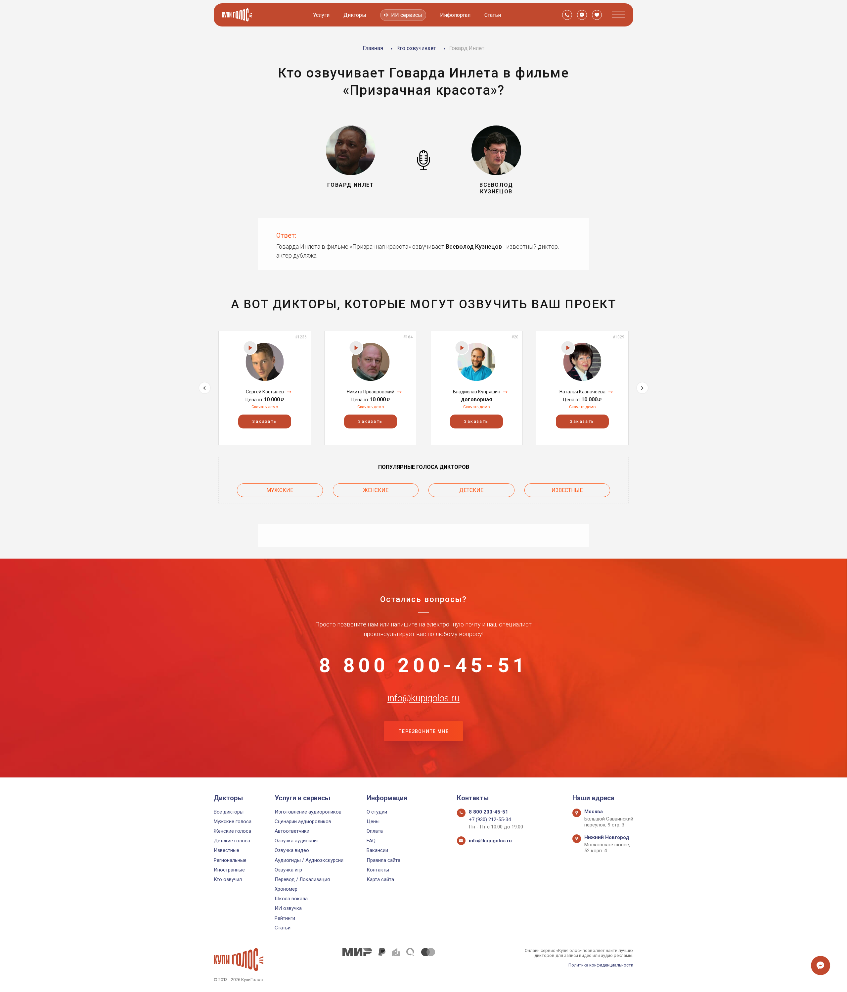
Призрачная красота (380, 246)
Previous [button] (205, 388)
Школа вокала (291, 899)
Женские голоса (232, 831)
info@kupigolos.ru (423, 698)
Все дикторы (229, 812)
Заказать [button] (264, 421)
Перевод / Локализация (302, 879)
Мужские (279, 490)
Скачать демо (264, 407)
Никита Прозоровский (370, 391)
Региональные (230, 860)
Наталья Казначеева (582, 391)
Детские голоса (232, 841)
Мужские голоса (232, 821)
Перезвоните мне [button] (423, 731)
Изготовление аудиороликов (308, 812)
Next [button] (642, 388)
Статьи (492, 15)
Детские (471, 490)
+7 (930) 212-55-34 (490, 819)
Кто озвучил (228, 879)
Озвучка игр (288, 870)
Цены (373, 821)
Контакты (378, 870)
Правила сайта (383, 860)
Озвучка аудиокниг (297, 841)
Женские (375, 490)
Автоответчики (292, 831)
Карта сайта (380, 879)
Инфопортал (455, 15)
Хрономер (286, 889)
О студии (377, 812)
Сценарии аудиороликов (303, 821)
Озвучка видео (292, 850)
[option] (264, 388)
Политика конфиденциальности (600, 965)
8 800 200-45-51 (423, 665)
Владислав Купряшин (476, 391)
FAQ (371, 841)
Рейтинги (285, 918)
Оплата (375, 831)
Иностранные (229, 870)
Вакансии (377, 850)
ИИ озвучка (288, 908)
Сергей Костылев (265, 391)
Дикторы (354, 15)
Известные (567, 490)
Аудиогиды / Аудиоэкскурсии (309, 860)
